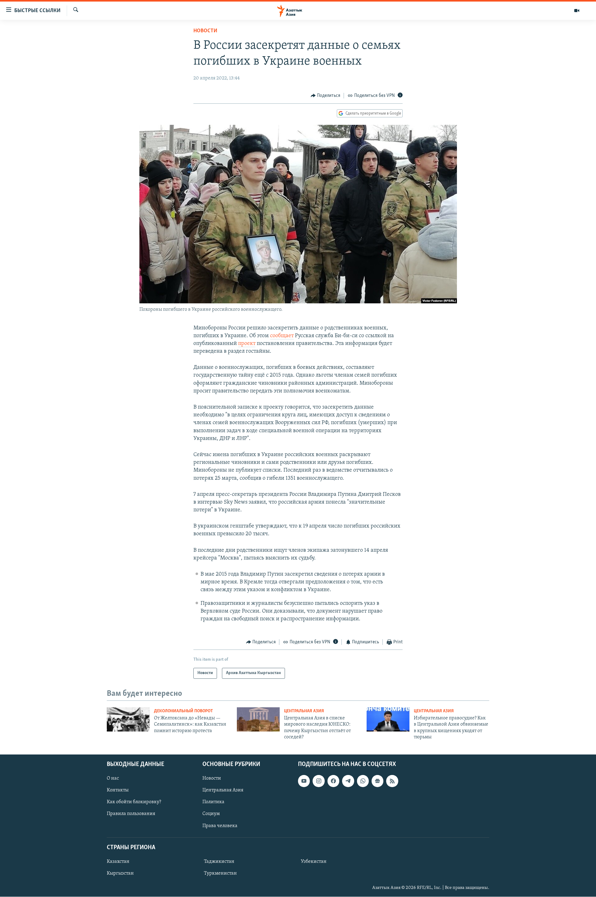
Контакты (118, 790)
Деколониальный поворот (183, 711)
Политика (213, 802)
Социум (211, 814)
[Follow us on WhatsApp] (363, 781)
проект (246, 344)
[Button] (326, 96)
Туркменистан (220, 873)
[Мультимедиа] (576, 10)
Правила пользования (131, 814)
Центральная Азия (304, 711)
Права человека (219, 825)
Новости (205, 31)
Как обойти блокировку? (134, 802)
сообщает (282, 336)
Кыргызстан (120, 873)
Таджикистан (219, 861)
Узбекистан (314, 861)
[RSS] (392, 781)
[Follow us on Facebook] (333, 781)
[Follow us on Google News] (377, 781)
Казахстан (118, 861)
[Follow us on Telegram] (348, 781)
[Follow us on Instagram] (318, 781)
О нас (113, 778)
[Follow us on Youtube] (304, 781)
